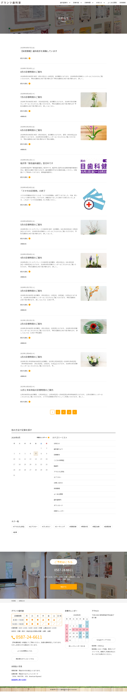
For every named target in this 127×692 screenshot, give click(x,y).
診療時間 (88, 2)
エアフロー (57, 477)
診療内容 (76, 2)
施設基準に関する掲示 (18, 680)
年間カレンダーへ (42, 437)
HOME (13, 601)
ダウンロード (58, 505)
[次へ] (74, 412)
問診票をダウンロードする (25, 659)
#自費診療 (107, 526)
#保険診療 (72, 526)
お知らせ (99, 2)
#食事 (15, 532)
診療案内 (57, 455)
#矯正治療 (96, 526)
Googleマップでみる (104, 640)
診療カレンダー (59, 511)
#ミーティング (60, 526)
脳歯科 (56, 466)
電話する (63, 587)
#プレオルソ (46, 526)
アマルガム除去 (59, 471)
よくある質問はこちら (24, 651)
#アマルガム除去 (18, 526)
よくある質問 (112, 2)
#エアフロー (33, 526)
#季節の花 (84, 526)
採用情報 (123, 2)
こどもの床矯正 (59, 460)
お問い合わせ (58, 483)
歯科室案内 (63, 2)
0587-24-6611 (29, 637)
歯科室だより (58, 449)
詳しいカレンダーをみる (77, 646)
